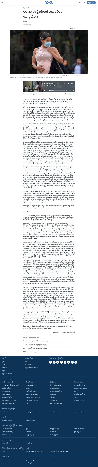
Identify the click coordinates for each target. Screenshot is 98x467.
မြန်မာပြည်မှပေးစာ (54, 382)
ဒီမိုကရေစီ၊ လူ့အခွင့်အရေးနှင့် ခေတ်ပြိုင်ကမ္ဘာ (12, 385)
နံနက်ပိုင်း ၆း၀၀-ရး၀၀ (7, 420)
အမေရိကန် (4, 367)
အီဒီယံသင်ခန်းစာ (6, 411)
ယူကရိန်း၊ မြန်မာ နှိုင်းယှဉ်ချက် (33, 397)
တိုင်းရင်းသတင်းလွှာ (78, 382)
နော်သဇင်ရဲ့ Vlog (77, 431)
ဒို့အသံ (75, 397)
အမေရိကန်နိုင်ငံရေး (6, 394)
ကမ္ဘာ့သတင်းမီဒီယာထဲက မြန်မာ (9, 400)
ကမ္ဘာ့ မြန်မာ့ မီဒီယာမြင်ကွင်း (8, 403)
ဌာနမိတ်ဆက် (5, 443)
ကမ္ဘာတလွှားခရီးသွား (54, 388)
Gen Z (75, 391)
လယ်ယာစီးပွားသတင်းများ (32, 394)
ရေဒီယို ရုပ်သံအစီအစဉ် (7, 431)
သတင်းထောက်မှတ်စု (7, 397)
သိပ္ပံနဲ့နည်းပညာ (29, 382)
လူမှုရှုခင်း (28, 403)
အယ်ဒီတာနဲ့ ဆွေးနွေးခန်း (7, 382)
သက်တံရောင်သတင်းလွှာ (79, 400)
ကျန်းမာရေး (26, 7)
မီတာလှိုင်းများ (29, 443)
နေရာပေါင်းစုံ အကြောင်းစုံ (79, 394)
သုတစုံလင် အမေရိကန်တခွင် (80, 388)
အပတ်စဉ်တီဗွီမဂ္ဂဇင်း (6, 434)
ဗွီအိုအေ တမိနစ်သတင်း (79, 428)
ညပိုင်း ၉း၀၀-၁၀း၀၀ (30, 420)
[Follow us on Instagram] (61, 362)
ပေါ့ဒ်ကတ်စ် (28, 364)
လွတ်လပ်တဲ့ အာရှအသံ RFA (32, 460)
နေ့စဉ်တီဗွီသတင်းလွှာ (7, 428)
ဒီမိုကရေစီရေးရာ (6, 391)
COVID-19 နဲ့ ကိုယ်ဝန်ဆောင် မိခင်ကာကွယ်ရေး (56, 83)
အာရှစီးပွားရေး (53, 394)
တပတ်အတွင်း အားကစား (31, 391)
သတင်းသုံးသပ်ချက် (6, 388)
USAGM (4, 460)
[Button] (72, 28)
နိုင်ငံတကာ (4, 364)
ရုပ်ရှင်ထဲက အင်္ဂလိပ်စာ (55, 411)
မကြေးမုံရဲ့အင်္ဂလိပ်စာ (31, 411)
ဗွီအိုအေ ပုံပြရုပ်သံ (54, 434)
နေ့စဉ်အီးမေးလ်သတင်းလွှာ (31, 367)
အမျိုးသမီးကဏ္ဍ (53, 400)
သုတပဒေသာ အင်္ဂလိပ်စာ (79, 411)
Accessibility (52, 463)
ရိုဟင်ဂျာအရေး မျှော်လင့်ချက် (56, 403)
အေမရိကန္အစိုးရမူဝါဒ (30, 463)
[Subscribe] (75, 362)
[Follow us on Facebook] (50, 362)
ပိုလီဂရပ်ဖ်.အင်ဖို (53, 431)
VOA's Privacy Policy (55, 460)
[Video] (84, 2)
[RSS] (68, 362)
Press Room (5, 463)
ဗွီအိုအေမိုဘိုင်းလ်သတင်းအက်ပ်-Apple (34, 451)
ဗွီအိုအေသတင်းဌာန (50, 85)
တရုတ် (3, 370)
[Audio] (80, 2)
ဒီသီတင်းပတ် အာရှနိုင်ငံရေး (56, 391)
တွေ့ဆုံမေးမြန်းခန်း (30, 434)
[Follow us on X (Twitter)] (54, 362)
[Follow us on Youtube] (57, 362)
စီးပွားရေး (28, 388)
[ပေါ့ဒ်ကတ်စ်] (72, 362)
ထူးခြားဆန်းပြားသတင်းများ (32, 400)
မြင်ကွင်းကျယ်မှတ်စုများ (55, 385)
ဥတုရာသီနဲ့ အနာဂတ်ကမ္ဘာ (32, 385)
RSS (26, 361)
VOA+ (3, 451)
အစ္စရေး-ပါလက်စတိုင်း (7, 373)
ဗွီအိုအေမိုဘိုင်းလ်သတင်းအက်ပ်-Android (59, 451)
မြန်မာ (3, 361)
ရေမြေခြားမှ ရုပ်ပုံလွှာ (54, 428)
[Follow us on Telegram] (65, 362)
